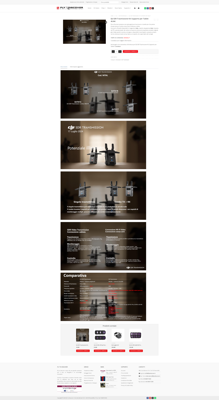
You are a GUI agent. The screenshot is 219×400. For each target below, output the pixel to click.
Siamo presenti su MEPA (111, 370)
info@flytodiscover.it (150, 373)
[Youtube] (150, 8)
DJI (116, 15)
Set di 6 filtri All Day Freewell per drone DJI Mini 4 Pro (106, 345)
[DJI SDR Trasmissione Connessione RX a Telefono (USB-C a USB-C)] (158, 19)
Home (112, 15)
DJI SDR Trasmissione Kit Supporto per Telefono (87, 345)
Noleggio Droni (124, 2)
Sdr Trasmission (123, 15)
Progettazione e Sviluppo (91, 2)
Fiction (107, 383)
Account (123, 370)
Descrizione (64, 67)
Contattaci (118, 46)
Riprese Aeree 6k (134, 2)
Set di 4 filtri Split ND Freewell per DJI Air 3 (139, 345)
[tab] (64, 67)
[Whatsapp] (145, 8)
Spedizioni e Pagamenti (127, 383)
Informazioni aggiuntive (76, 67)
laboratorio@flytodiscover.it (153, 376)
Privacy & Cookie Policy (127, 385)
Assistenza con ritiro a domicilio (77, 2)
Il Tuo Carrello (124, 373)
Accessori (118, 60)
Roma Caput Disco (110, 377)
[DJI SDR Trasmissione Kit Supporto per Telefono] (155, 19)
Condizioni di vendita (126, 380)
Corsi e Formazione (89, 378)
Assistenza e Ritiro (88, 370)
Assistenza (123, 378)
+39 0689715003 (147, 379)
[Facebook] (148, 8)
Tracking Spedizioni (126, 375)
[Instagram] (153, 8)
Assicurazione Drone (144, 2)
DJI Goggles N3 (115, 345)
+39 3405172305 (149, 381)
